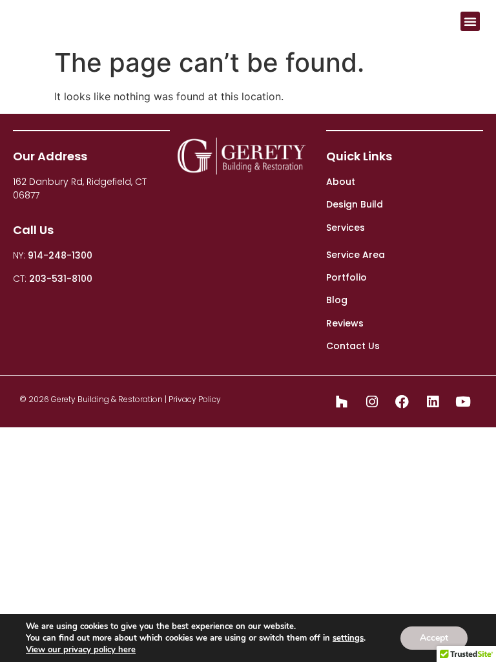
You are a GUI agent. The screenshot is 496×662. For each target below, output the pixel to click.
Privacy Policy (195, 399)
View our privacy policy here (81, 650)
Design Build (354, 204)
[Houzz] (341, 401)
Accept (434, 638)
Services (345, 227)
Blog (336, 300)
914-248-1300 (60, 255)
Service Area (355, 254)
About (340, 181)
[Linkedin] (432, 401)
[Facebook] (402, 401)
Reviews (345, 323)
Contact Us (353, 345)
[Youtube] (463, 401)
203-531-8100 (60, 278)
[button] (470, 21)
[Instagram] (372, 401)
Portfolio (346, 277)
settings (348, 638)
